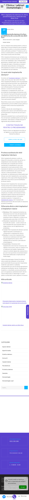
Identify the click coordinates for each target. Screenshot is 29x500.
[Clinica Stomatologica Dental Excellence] (14, 6)
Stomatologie (6, 377)
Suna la (15, 139)
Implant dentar (6, 42)
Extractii (4, 358)
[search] (27, 6)
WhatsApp (24, 496)
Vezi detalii (23, 1)
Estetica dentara (7, 354)
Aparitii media (6, 350)
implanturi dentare (14, 78)
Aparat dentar (6, 346)
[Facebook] (9, 494)
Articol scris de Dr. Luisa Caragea (11, 39)
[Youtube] (19, 494)
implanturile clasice (7, 200)
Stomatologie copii (8, 381)
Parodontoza (6, 365)
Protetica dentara (7, 369)
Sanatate (4, 373)
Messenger (10, 496)
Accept (23, 487)
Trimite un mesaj (15, 145)
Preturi (4, 490)
